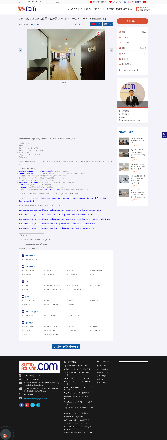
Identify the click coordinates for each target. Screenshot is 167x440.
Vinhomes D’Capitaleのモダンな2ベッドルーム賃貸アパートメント (138, 166)
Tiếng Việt (98, 24)
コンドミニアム (86, 9)
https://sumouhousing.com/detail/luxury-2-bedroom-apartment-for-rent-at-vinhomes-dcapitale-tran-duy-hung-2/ (60, 210)
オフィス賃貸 (109, 9)
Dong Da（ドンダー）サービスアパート (78, 393)
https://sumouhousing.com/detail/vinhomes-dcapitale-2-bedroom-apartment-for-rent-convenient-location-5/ (58, 228)
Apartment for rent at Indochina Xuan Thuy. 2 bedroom (138, 140)
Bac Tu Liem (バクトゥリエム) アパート (78, 420)
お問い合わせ (127, 9)
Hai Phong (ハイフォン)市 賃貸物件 (76, 413)
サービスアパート (74, 9)
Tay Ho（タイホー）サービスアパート (77, 366)
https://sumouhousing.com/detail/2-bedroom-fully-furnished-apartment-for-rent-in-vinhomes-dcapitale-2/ (57, 214)
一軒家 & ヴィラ (98, 9)
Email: (52, 2)
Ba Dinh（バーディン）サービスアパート (78, 369)
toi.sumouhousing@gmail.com (130, 120)
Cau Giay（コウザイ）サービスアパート (78, 378)
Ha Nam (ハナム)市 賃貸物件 (74, 417)
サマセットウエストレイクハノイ (75, 423)
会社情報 (119, 9)
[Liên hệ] (4, 437)
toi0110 (123, 117)
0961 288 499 (145, 10)
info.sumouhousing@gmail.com (35, 399)
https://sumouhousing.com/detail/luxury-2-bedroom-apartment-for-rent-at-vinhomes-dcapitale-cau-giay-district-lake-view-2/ (64, 219)
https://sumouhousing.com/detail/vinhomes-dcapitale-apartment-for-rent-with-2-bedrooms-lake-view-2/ (57, 223)
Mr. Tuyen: (29, 2)
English (110, 24)
